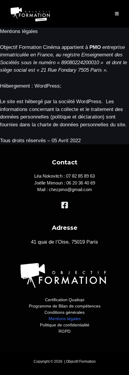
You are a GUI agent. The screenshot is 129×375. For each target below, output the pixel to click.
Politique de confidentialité (64, 324)
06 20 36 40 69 (80, 182)
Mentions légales (65, 318)
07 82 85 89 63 (80, 175)
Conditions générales (64, 312)
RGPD (64, 331)
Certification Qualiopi (64, 299)
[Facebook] (64, 205)
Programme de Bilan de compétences (64, 306)
